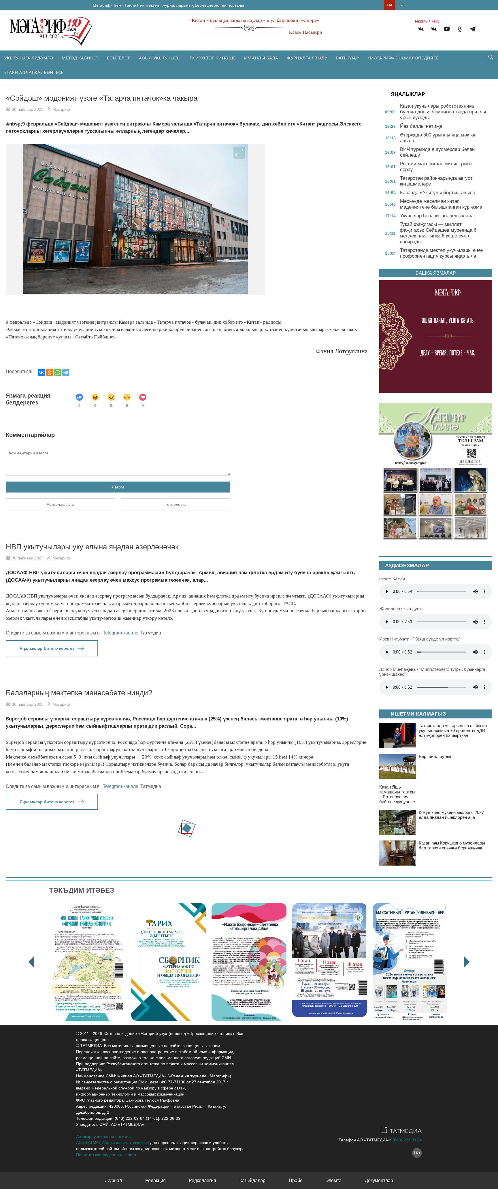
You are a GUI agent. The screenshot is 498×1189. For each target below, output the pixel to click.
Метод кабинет (80, 58)
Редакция (155, 1180)
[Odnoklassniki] (459, 30)
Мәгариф (61, 109)
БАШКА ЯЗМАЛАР (436, 273)
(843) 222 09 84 (407, 1140)
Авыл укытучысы (160, 58)
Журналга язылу (307, 58)
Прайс (295, 1180)
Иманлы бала (261, 58)
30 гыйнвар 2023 (28, 109)
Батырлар (347, 58)
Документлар (379, 1180)
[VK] (420, 30)
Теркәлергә (175, 504)
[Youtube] (446, 30)
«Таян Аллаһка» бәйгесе (33, 72)
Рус (401, 5)
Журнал (113, 1180)
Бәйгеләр (118, 58)
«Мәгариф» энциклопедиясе (402, 58)
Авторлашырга (60, 504)
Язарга (118, 487)
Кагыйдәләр (252, 1180)
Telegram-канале (120, 632)
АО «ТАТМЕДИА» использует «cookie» (112, 1142)
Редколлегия (202, 1180)
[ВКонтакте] (41, 372)
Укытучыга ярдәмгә (28, 58)
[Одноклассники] (49, 372)
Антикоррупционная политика (104, 1136)
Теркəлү (420, 21)
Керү (435, 21)
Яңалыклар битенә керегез (47, 648)
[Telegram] (472, 30)
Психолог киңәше (213, 58)
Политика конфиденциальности (106, 1154)
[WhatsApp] (57, 372)
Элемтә (333, 1180)
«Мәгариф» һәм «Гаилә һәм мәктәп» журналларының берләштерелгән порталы (167, 5)
